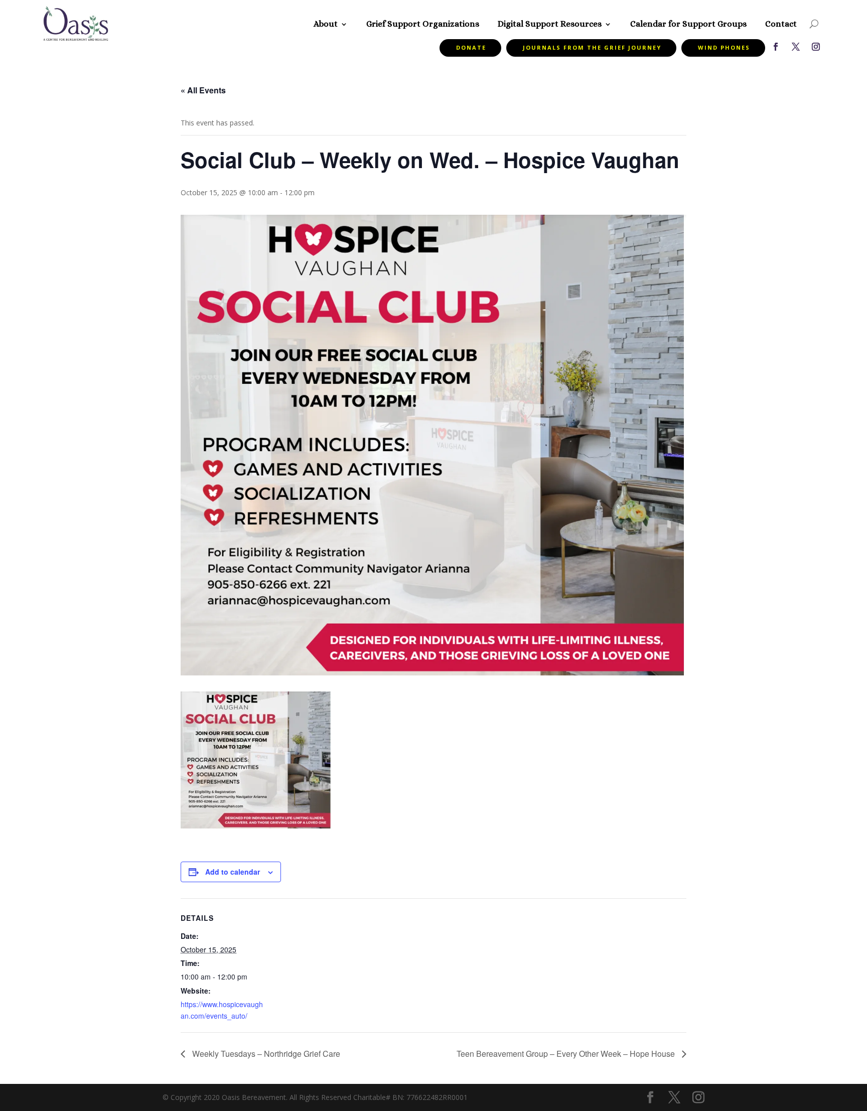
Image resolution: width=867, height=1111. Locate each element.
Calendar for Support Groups (688, 24)
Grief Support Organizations (422, 24)
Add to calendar (232, 872)
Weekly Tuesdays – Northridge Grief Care (265, 1053)
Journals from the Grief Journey (592, 47)
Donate (471, 47)
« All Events (203, 90)
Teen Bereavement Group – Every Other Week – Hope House (567, 1053)
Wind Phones (724, 47)
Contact (781, 24)
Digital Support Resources (550, 24)
